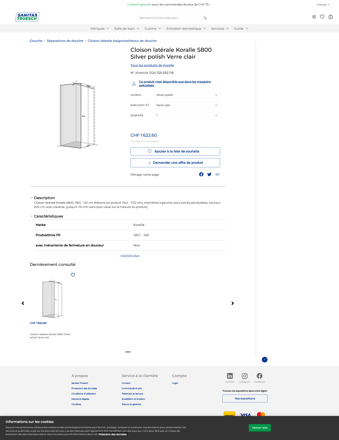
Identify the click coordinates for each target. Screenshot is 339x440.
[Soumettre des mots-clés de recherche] (205, 18)
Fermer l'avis (260, 427)
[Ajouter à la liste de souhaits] (72, 275)
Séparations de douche (65, 41)
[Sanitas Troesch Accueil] (27, 16)
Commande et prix (132, 388)
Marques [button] (98, 29)
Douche (36, 41)
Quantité (136, 115)
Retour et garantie (131, 404)
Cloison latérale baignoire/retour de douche (122, 41)
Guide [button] (239, 29)
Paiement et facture (132, 393)
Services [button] (218, 29)
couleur (135, 94)
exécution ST (139, 105)
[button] (218, 174)
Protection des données (84, 388)
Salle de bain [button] (125, 29)
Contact (126, 383)
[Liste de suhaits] (322, 17)
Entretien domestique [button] (184, 29)
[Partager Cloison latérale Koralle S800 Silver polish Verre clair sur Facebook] (202, 174)
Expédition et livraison (133, 399)
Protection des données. (113, 434)
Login (175, 383)
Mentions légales (80, 399)
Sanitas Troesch (80, 383)
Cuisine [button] (151, 29)
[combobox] (172, 18)
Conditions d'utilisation (84, 393)
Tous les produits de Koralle (152, 65)
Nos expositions (245, 398)
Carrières (76, 404)
